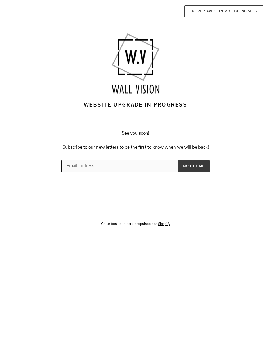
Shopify (164, 223)
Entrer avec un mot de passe (223, 11)
